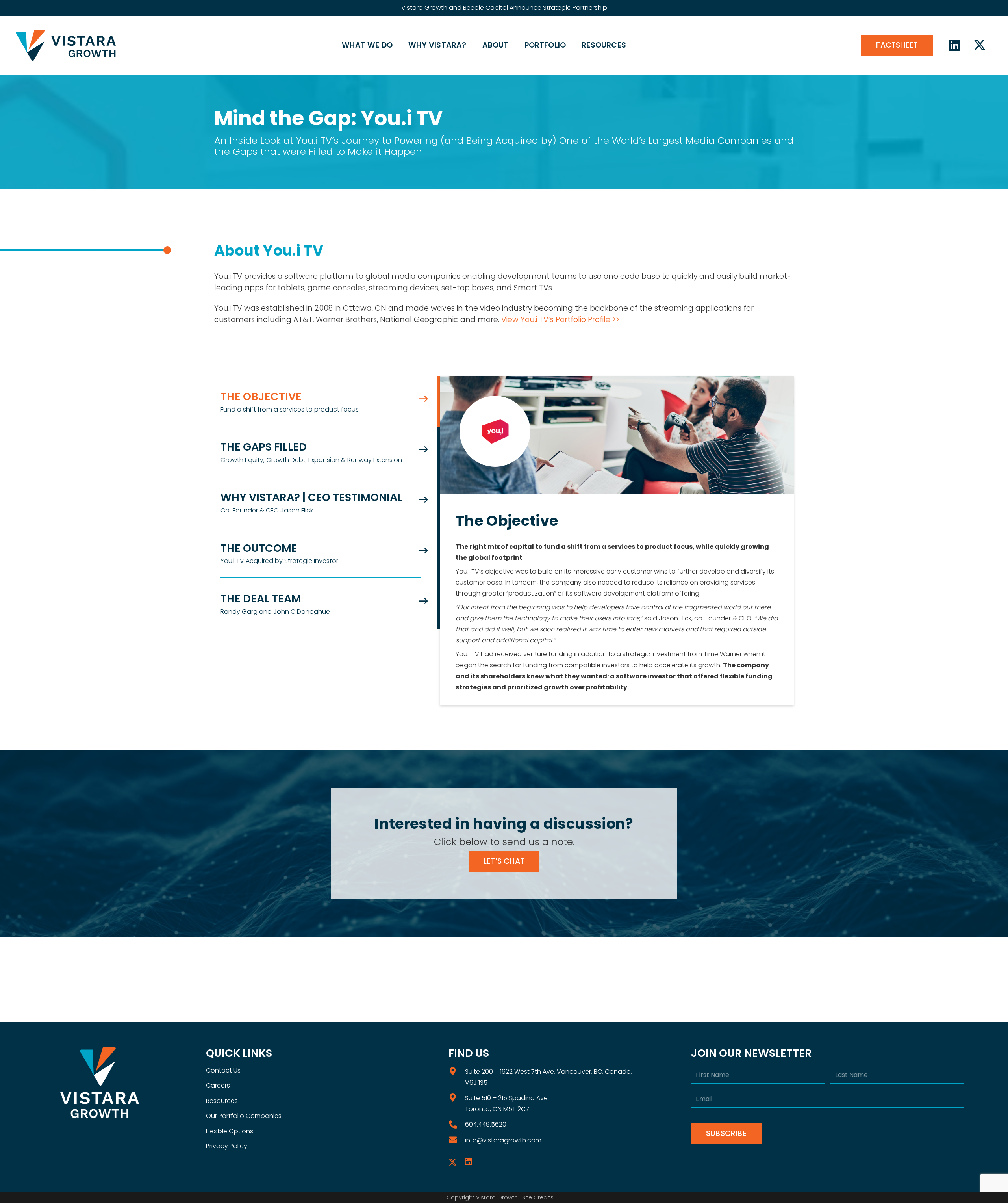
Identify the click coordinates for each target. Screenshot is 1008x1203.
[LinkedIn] (954, 45)
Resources (222, 1100)
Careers (218, 1085)
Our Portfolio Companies (244, 1115)
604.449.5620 (485, 1124)
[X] (979, 45)
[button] (397, 45)
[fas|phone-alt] (456, 1125)
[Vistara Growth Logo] (66, 45)
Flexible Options (229, 1131)
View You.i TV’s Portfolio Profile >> (560, 319)
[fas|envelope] (456, 1140)
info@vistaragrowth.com (503, 1140)
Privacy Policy (226, 1146)
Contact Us (223, 1070)
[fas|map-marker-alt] (456, 1071)
